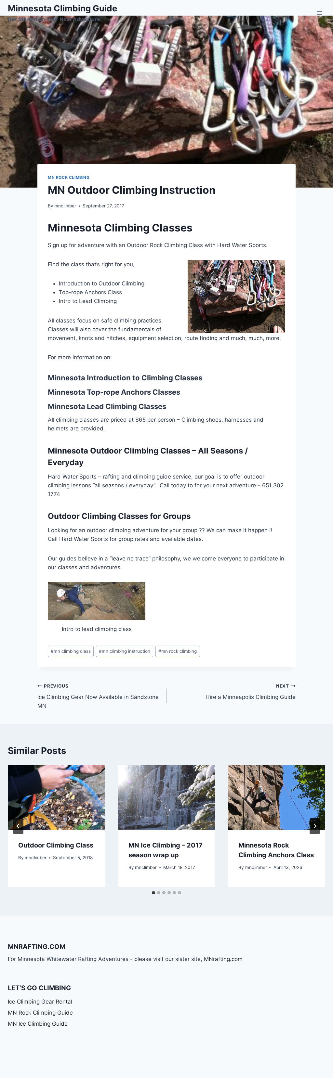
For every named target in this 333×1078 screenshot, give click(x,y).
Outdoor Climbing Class (55, 845)
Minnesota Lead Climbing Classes (107, 406)
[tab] (153, 892)
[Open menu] (319, 13)
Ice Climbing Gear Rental (40, 1001)
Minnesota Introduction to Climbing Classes (125, 378)
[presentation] (56, 797)
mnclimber (65, 205)
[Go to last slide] (18, 826)
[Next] (315, 826)
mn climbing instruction (124, 651)
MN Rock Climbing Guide (40, 1012)
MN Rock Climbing (69, 177)
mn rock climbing (177, 651)
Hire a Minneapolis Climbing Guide (251, 692)
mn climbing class (71, 651)
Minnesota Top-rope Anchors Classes (114, 392)
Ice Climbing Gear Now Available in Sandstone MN (98, 696)
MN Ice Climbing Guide (38, 1023)
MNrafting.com (223, 959)
